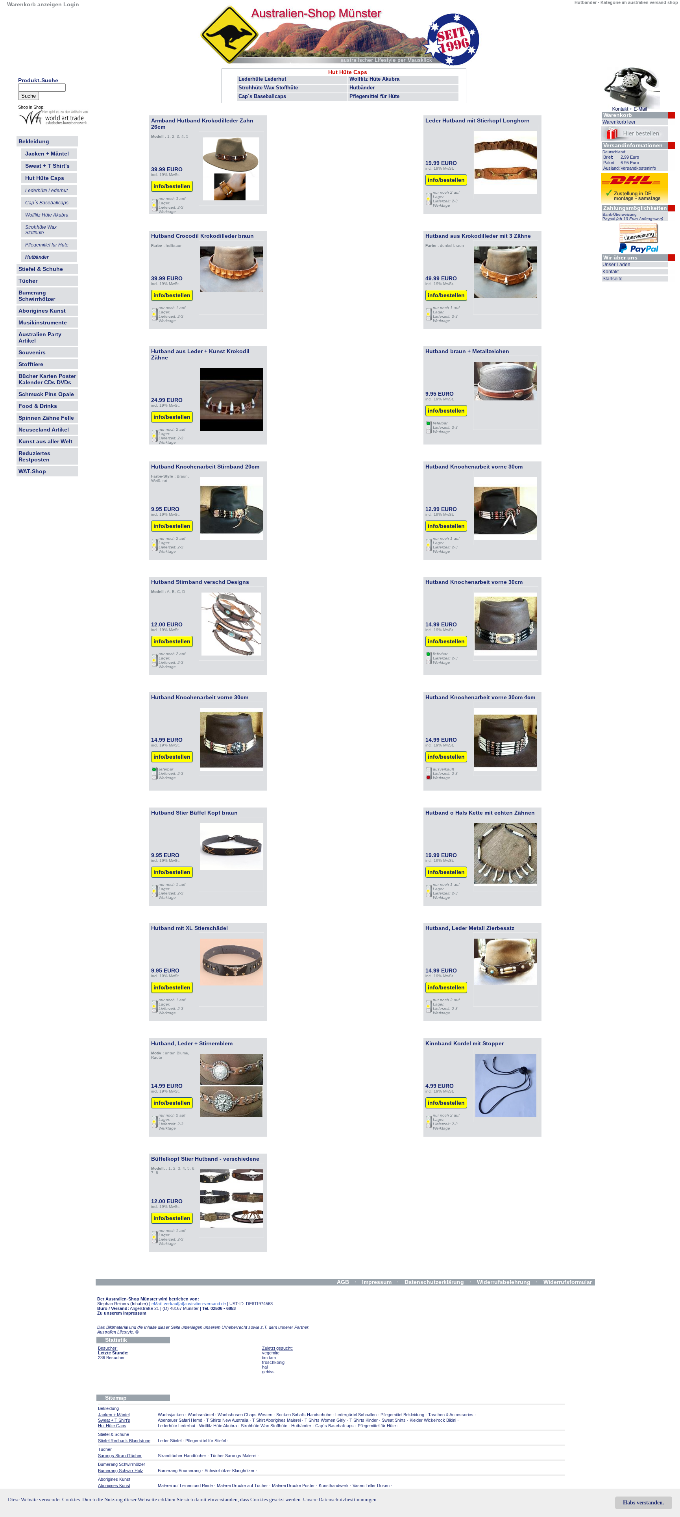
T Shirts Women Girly (325, 1420)
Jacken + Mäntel (47, 153)
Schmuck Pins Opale (46, 394)
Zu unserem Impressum (121, 1313)
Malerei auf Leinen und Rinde (185, 1485)
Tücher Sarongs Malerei (233, 1455)
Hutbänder (362, 88)
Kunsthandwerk (334, 1485)
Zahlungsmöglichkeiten (635, 208)
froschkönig (273, 1362)
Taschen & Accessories (450, 1414)
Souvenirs (32, 352)
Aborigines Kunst (42, 310)
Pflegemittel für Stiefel (205, 1440)
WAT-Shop (32, 471)
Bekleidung (33, 141)
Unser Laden (616, 264)
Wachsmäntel (201, 1414)
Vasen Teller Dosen (371, 1485)
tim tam (269, 1357)
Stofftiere (30, 364)
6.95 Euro (630, 162)
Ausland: (611, 168)
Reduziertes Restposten (34, 456)
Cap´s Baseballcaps (262, 96)
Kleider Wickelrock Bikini (433, 1420)
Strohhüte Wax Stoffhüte (268, 88)
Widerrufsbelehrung (503, 1282)
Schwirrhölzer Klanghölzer (230, 1470)
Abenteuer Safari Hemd (180, 1420)
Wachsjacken (171, 1414)
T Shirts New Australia (227, 1420)
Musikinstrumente (42, 322)
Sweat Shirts (394, 1420)
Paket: (609, 162)
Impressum (377, 1282)
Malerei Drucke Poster (293, 1485)
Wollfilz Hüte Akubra (374, 79)
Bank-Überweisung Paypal (632, 216)
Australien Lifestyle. (118, 1332)
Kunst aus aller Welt (45, 441)
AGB (343, 1282)
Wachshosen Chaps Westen (245, 1414)
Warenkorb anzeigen (34, 4)
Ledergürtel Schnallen (356, 1414)
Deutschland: (614, 152)
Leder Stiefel (170, 1440)
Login (71, 4)
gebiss (268, 1371)
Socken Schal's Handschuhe (303, 1414)
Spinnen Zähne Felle (46, 418)
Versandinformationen (633, 145)
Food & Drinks (37, 406)
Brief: (608, 157)
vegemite (270, 1352)
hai (265, 1367)
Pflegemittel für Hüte (374, 96)
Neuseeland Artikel (43, 429)
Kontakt (610, 271)
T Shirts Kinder (363, 1420)
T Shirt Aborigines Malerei (276, 1420)
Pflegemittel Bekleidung (402, 1414)
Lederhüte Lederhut (262, 79)
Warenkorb (617, 115)
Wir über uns (620, 257)
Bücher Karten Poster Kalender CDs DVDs (47, 379)
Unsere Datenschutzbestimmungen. (340, 1499)
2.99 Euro (630, 157)
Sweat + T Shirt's (47, 166)
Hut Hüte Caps (347, 72)
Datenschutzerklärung (434, 1282)
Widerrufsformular (567, 1282)
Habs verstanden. (643, 1503)
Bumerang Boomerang (179, 1470)
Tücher (27, 281)
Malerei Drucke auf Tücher (242, 1485)
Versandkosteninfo (638, 168)
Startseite (612, 279)
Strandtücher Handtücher (182, 1455)
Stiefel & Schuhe (40, 269)
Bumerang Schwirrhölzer (36, 295)
